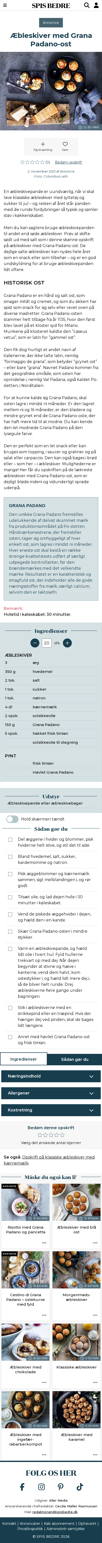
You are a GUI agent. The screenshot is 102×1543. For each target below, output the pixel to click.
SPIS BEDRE (51, 5)
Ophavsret (87, 1523)
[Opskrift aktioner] (44, 1243)
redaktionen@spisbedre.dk (55, 1512)
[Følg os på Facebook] (22, 1487)
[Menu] (12, 5)
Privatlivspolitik (30, 1529)
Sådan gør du (74, 1059)
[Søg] (86, 5)
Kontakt (9, 1523)
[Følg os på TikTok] (80, 1487)
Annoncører (30, 1523)
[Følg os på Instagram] (41, 1487)
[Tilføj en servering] (67, 642)
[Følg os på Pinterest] (60, 1487)
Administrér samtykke (66, 1529)
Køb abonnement (59, 1523)
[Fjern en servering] (34, 642)
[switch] (12, 819)
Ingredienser (23, 1059)
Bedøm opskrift (68, 162)
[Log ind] (96, 5)
